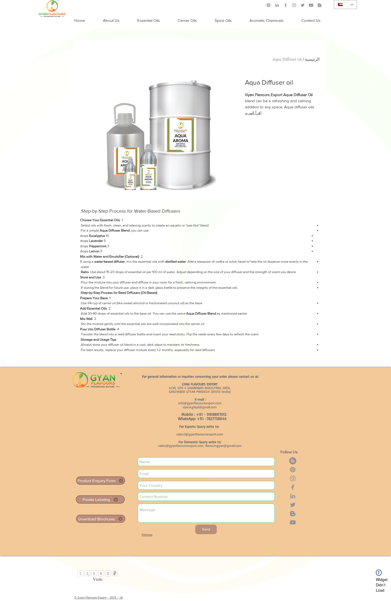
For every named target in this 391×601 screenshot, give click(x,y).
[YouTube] (292, 522)
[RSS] (292, 460)
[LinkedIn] (277, 5)
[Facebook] (285, 5)
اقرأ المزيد (253, 113)
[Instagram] (294, 5)
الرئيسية (312, 59)
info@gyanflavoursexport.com (200, 403)
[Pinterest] (268, 5)
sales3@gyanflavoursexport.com (199, 434)
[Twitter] (302, 5)
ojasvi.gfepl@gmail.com (200, 407)
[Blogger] (292, 513)
